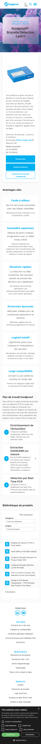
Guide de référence (20, 167)
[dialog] (20, 725)
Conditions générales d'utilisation (20, 634)
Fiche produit (20, 159)
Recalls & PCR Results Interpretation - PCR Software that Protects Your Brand (22, 583)
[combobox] (20, 521)
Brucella (26, 24)
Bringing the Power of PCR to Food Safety (22, 544)
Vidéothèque (20, 668)
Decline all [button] (30, 734)
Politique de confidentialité (20, 629)
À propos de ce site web (20, 625)
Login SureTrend (20, 693)
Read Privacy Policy (31, 717)
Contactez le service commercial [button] (20, 175)
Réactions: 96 (11, 143)
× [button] (38, 709)
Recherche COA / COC (20, 659)
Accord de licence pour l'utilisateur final (20, 638)
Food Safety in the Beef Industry (24, 551)
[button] (30, 4)
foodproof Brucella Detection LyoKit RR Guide (22, 566)
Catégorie (13, 519)
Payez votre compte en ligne (20, 672)
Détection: (10, 135)
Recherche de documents (20, 655)
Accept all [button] (10, 734)
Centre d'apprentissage (20, 664)
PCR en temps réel (23, 140)
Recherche (20, 642)
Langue (12, 527)
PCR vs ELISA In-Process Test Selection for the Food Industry (23, 574)
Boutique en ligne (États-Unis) (20, 698)
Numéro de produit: (13, 146)
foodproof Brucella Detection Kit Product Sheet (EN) (23, 558)
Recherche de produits (20, 689)
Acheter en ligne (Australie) (20, 702)
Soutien (20, 685)
